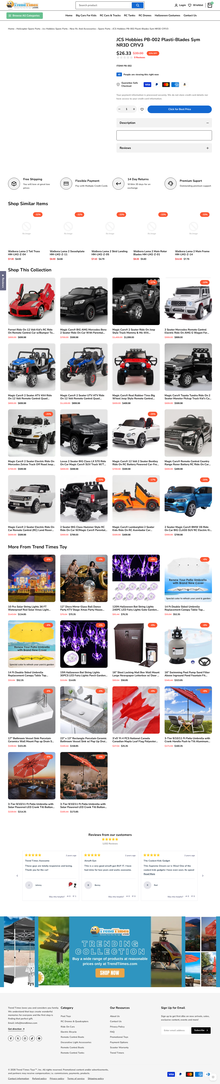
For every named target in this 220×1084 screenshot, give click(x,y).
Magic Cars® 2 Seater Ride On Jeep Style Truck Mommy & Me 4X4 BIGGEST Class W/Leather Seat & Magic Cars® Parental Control (133, 331)
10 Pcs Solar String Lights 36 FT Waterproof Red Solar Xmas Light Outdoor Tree (28, 608)
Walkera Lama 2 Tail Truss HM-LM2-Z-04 (24, 253)
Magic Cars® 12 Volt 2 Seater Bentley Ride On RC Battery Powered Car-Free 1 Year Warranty (135, 463)
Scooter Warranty (119, 1047)
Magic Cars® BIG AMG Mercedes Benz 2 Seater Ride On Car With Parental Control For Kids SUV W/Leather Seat (83, 331)
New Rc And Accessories (83, 28)
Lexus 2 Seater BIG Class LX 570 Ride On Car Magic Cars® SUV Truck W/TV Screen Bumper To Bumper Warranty (83, 463)
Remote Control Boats (72, 1037)
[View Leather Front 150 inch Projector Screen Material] (191, 885)
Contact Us (116, 1021)
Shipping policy (96, 1078)
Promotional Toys (119, 1037)
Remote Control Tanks (72, 1052)
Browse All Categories (26, 15)
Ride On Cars (68, 1026)
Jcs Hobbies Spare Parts (55, 28)
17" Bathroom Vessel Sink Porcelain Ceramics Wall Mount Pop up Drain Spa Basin (31, 740)
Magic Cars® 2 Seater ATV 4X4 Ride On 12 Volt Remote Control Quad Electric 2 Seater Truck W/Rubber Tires (31, 397)
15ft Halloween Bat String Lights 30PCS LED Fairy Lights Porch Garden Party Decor (82, 674)
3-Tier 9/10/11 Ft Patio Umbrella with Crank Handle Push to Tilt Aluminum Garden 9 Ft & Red (187, 740)
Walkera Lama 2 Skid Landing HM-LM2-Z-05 (109, 253)
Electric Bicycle (69, 1031)
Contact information (18, 1078)
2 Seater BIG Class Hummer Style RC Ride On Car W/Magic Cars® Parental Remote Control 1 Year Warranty (82, 529)
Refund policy (39, 1078)
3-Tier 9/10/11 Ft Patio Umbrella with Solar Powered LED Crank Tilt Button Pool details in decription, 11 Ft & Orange (30, 806)
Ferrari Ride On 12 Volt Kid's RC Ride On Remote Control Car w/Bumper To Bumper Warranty (30, 331)
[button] (130, 57)
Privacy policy (57, 1078)
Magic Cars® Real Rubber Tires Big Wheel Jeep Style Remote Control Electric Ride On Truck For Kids (133, 397)
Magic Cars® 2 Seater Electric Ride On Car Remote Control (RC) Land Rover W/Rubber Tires (31, 529)
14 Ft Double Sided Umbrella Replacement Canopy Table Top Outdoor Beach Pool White (184, 608)
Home (11, 28)
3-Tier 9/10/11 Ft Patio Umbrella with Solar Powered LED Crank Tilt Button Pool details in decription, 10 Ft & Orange (83, 806)
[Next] (203, 876)
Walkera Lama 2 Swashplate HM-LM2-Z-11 (67, 253)
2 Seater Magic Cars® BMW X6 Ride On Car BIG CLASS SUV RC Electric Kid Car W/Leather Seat (188, 529)
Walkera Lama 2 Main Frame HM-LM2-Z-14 (192, 253)
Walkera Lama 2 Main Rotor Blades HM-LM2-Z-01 (150, 253)
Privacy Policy (117, 1026)
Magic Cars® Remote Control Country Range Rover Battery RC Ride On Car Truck (187, 463)
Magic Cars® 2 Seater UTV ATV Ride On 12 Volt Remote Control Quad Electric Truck (82, 397)
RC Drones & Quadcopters (74, 1021)
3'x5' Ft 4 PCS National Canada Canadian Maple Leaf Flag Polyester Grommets (134, 740)
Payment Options (119, 1042)
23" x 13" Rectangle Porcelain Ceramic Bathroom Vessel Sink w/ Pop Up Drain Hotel (83, 740)
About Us (115, 1016)
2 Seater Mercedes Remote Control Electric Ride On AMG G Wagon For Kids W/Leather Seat (186, 331)
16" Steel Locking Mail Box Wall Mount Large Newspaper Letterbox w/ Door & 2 (135, 674)
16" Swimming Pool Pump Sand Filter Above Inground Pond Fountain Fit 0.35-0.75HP (187, 674)
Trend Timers (117, 1052)
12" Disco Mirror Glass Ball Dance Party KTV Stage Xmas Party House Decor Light (81, 608)
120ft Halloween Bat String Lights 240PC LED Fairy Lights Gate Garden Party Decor (134, 608)
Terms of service (76, 1078)
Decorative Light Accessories (76, 1042)
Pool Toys (66, 1016)
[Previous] (17, 876)
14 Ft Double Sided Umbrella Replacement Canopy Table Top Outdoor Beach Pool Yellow (27, 674)
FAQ (112, 1031)
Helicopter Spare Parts (28, 28)
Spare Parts (104, 28)
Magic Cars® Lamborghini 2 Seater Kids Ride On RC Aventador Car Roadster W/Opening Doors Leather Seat (134, 529)
